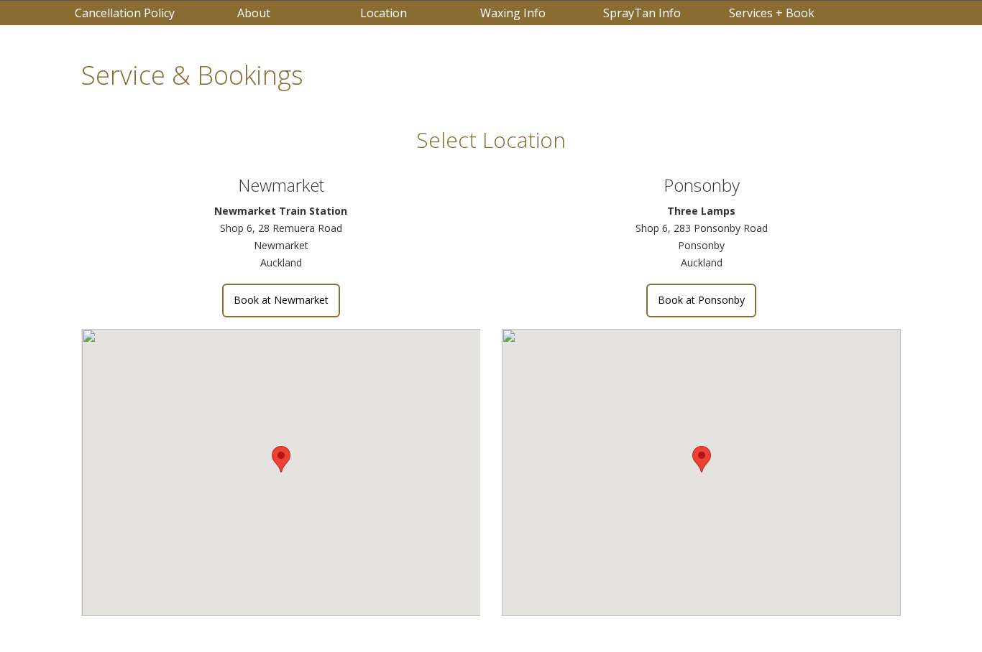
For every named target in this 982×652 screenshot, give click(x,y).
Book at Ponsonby (701, 300)
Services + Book (771, 13)
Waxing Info (513, 13)
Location (383, 13)
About (253, 13)
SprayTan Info (642, 13)
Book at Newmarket (281, 300)
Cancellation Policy (125, 13)
